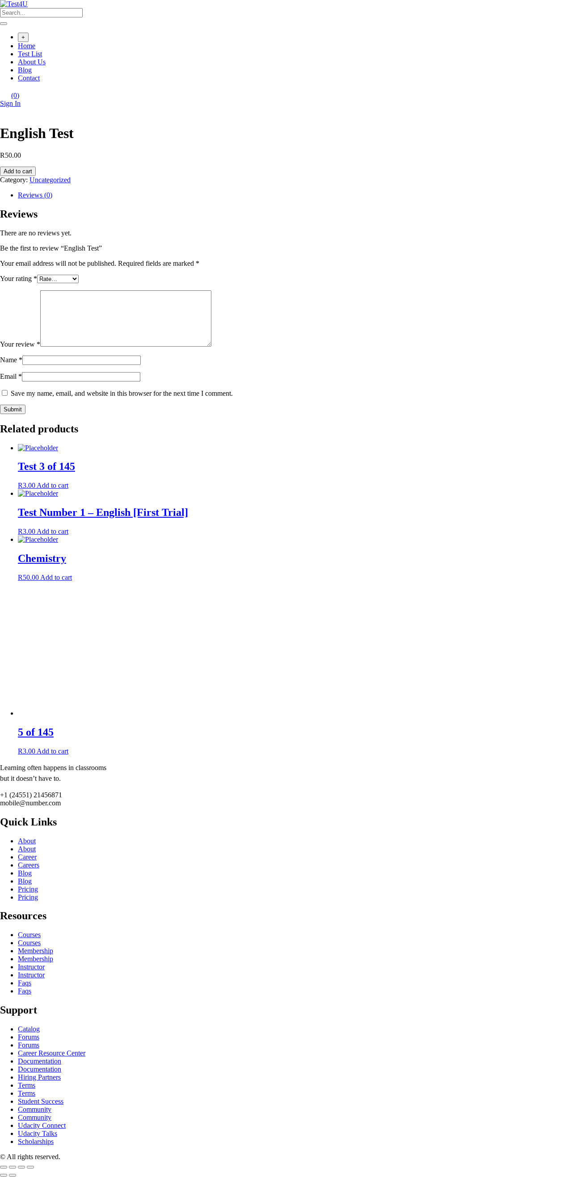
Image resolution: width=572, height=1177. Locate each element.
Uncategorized (50, 180)
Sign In (10, 103)
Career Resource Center (51, 1053)
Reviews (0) (35, 195)
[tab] (295, 195)
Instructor (31, 967)
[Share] (12, 1167)
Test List (30, 54)
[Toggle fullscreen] (21, 1167)
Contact (29, 78)
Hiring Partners (39, 1077)
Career (27, 857)
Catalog (29, 1029)
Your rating (18, 278)
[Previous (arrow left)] (3, 1175)
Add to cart (18, 171)
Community (34, 1109)
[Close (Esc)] (3, 1167)
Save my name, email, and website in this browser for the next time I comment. (122, 393)
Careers (28, 865)
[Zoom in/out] (30, 1167)
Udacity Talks (37, 1133)
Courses (29, 934)
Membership (35, 951)
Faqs (24, 983)
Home (26, 46)
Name (11, 360)
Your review (20, 344)
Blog (25, 70)
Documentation (39, 1061)
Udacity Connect (42, 1125)
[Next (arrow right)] (12, 1175)
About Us (32, 62)
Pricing (28, 889)
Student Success (40, 1101)
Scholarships (36, 1141)
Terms (26, 1085)
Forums (28, 1037)
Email (11, 376)
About (27, 841)
